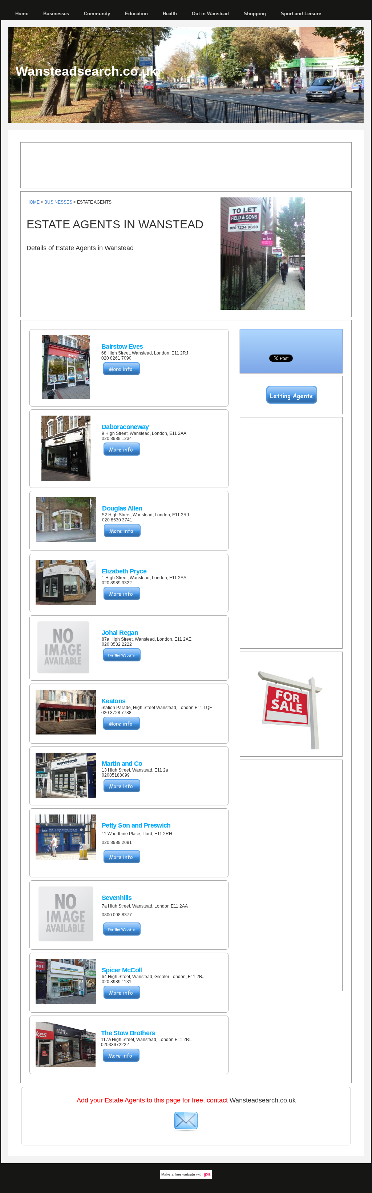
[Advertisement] (186, 164)
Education (136, 13)
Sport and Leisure (301, 13)
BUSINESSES (58, 202)
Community (97, 13)
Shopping (255, 13)
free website (185, 1174)
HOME (33, 202)
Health (170, 13)
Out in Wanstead (210, 13)
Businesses (56, 13)
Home (21, 13)
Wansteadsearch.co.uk (86, 71)
